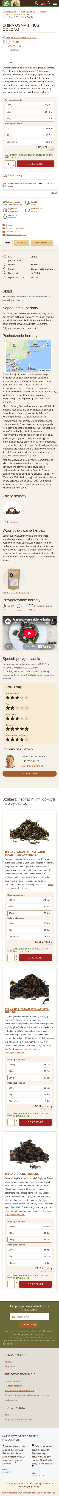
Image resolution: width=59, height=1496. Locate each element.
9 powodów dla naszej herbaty (20, 1390)
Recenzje (21, 242)
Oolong (9, 225)
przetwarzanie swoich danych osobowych (33, 1343)
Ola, (34, 1472)
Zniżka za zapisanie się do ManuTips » (40, 1493)
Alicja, (5, 1469)
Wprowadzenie (9, 11)
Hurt (7, 1414)
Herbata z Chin (13, 231)
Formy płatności (13, 1381)
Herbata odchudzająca (16, 234)
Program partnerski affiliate (18, 1419)
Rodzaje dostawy (13, 1385)
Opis (7, 242)
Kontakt (8, 1361)
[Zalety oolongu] (13, 503)
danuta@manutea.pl (32, 766)
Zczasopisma (40, 242)
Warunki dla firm (9, 1493)
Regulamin (10, 1366)
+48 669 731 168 (30, 761)
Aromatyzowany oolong (16, 228)
